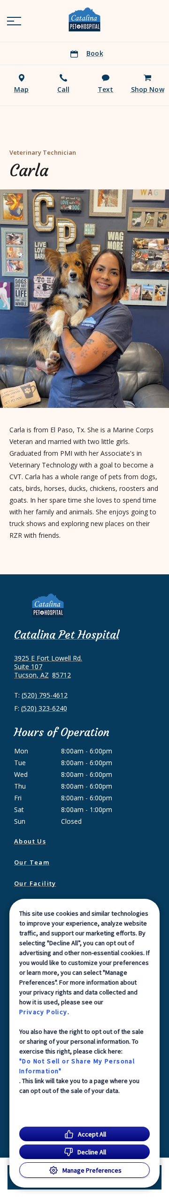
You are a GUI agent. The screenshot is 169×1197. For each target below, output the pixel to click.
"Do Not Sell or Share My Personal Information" (77, 1066)
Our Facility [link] (35, 883)
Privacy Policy (43, 1012)
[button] (14, 21)
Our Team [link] (31, 862)
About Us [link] (30, 841)
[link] (84, 19)
